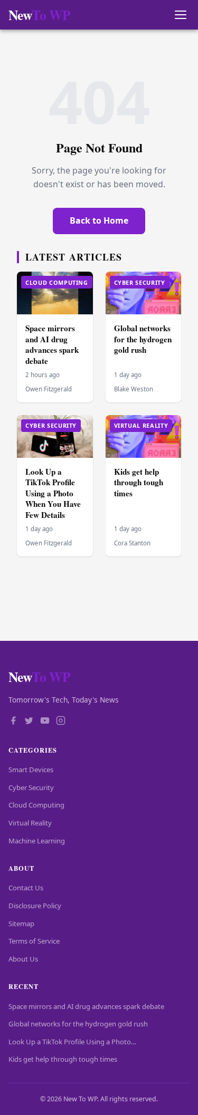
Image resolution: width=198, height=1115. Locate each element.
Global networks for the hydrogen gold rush (143, 338)
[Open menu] (180, 15)
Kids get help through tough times (138, 482)
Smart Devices (30, 769)
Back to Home (99, 220)
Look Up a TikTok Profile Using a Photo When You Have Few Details (53, 493)
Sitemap (21, 923)
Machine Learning (36, 840)
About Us (23, 959)
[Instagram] (60, 721)
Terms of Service (34, 941)
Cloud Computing (36, 805)
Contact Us (25, 887)
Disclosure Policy (34, 905)
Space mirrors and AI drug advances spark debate (52, 344)
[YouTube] (45, 721)
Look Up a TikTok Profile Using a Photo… (72, 1041)
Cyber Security (31, 787)
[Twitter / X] (29, 721)
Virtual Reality (30, 823)
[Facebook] (13, 721)
